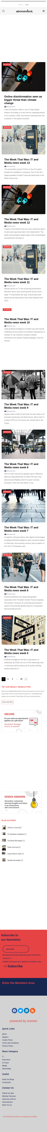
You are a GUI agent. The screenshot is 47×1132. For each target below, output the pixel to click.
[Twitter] (20, 1010)
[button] (3, 11)
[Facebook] (14, 1010)
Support (5, 1037)
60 (21, 679)
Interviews (6, 1060)
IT (3, 1057)
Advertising (6, 1069)
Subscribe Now (7, 702)
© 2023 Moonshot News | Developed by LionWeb (20, 1116)
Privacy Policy (7, 1046)
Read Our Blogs (8, 1079)
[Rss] (32, 1010)
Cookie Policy (7, 1040)
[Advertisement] (23, 38)
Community (6, 1082)
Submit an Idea (8, 1093)
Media (4, 1066)
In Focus (7, 64)
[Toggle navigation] (38, 11)
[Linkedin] (26, 1010)
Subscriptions (7, 1102)
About (4, 1034)
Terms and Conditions (10, 1043)
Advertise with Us (9, 1099)
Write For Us (7, 1105)
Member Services (9, 1096)
